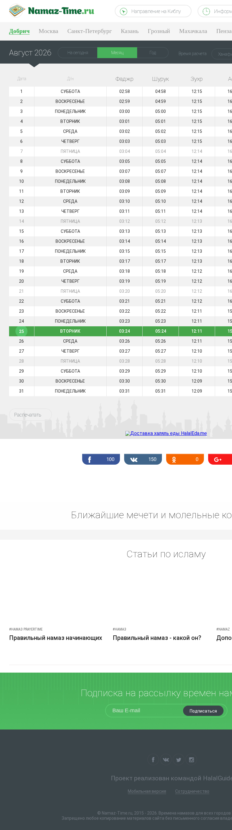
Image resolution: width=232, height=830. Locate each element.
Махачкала (193, 31)
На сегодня (77, 52)
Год (153, 52)
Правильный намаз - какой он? (157, 637)
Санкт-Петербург (89, 31)
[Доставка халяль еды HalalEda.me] (166, 433)
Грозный (159, 31)
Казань (130, 31)
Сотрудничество (192, 791)
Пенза (224, 31)
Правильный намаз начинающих (55, 637)
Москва (48, 31)
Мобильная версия (147, 791)
